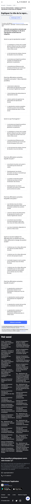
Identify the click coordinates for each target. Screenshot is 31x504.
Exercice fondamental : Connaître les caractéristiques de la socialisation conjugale (22, 402)
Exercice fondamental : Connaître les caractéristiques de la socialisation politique (22, 409)
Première (9, 5)
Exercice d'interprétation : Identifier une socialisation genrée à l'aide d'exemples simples (7, 450)
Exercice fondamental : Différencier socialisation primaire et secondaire (7, 406)
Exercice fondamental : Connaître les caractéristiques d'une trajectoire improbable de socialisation (22, 429)
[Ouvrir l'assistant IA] (28, 498)
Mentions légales (22, 494)
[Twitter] (16, 500)
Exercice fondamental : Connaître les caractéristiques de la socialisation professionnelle (22, 395)
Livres (14, 494)
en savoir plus (22, 327)
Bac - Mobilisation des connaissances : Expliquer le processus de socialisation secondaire (22, 422)
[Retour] (2, 2)
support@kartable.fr (8, 472)
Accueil (3, 5)
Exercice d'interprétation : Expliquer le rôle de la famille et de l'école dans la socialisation (8, 417)
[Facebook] (12, 500)
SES (14, 5)
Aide (9, 494)
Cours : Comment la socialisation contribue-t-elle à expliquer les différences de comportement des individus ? (7, 345)
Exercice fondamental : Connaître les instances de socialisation (7, 411)
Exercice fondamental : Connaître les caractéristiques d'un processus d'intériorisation (7, 400)
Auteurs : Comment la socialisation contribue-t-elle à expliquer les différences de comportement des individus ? (7, 373)
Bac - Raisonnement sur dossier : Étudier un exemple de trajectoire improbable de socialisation (22, 437)
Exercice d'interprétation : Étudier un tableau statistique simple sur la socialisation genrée (22, 351)
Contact (3, 494)
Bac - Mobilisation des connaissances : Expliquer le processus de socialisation (7, 423)
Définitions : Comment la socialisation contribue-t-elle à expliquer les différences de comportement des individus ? (7, 354)
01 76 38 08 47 (23, 2)
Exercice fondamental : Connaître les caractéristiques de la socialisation (7, 386)
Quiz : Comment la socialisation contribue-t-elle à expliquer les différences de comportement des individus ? (7, 364)
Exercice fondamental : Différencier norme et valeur (7, 380)
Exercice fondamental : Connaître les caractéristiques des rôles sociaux (7, 393)
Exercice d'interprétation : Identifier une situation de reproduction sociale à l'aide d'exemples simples (7, 443)
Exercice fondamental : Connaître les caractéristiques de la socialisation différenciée (7, 430)
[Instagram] (20, 500)
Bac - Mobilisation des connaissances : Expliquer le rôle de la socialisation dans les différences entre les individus (22, 387)
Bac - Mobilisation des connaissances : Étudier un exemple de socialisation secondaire (23, 416)
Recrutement (4, 497)
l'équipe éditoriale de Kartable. (18, 23)
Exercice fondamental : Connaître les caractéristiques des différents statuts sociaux (7, 437)
